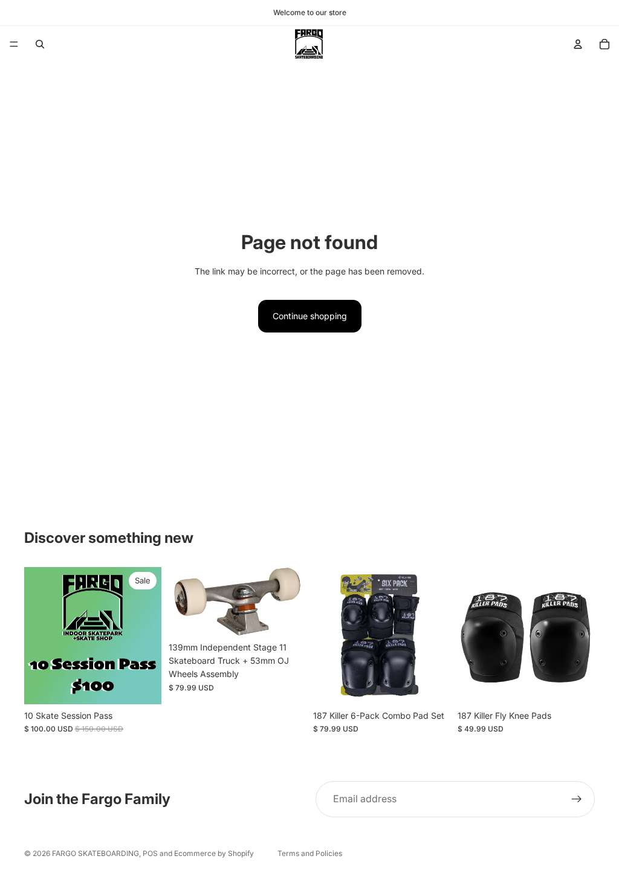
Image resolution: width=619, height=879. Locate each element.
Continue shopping (310, 316)
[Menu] (14, 44)
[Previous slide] (182, 601)
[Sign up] (576, 799)
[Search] (40, 44)
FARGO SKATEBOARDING (95, 853)
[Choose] (431, 685)
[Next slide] (292, 601)
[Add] (143, 685)
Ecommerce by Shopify (214, 853)
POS (150, 853)
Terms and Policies (309, 853)
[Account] (578, 44)
